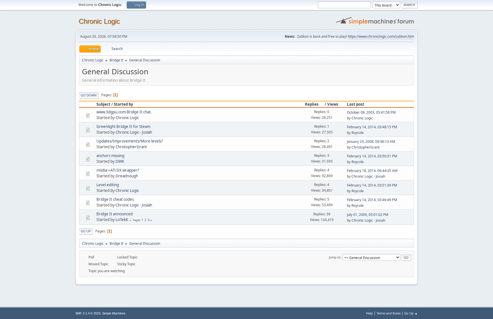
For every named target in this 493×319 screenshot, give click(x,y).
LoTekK (122, 219)
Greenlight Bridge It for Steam (123, 126)
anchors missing (110, 155)
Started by (123, 104)
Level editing (107, 184)
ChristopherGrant (131, 146)
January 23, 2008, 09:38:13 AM (371, 141)
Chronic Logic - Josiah (134, 132)
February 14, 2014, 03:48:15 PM (372, 127)
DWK (120, 161)
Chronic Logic (99, 21)
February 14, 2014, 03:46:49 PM (372, 199)
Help (369, 313)
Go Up (86, 231)
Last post (355, 104)
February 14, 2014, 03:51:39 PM (372, 185)
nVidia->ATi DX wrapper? (117, 170)
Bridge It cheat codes (115, 199)
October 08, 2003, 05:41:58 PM (371, 112)
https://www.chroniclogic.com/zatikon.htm (381, 36)
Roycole (357, 132)
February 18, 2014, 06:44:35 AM (372, 170)
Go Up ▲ (411, 313)
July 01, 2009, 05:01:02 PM (367, 214)
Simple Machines (114, 313)
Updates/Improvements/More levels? (129, 141)
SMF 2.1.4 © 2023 (87, 313)
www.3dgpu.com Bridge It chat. (124, 112)
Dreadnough (127, 175)
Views (332, 104)
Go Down (89, 95)
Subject (103, 104)
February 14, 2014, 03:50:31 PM (372, 156)
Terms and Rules (389, 313)
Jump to (335, 257)
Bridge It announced (114, 213)
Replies (312, 104)
